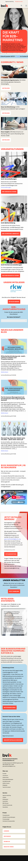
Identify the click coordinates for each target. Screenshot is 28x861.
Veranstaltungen (6, 187)
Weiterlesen (4, 372)
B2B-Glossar (5, 803)
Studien (4, 797)
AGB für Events (6, 783)
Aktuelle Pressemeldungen (9, 817)
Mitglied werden (19, 1)
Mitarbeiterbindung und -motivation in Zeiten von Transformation (13, 357)
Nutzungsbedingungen (8, 779)
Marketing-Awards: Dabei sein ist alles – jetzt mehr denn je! (13, 438)
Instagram (7, 836)
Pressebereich (6, 815)
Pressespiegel (6, 819)
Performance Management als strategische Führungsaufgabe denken (13, 398)
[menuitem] (9, 1)
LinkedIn (6, 831)
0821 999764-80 (6, 764)
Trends (6, 56)
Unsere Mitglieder (14, 282)
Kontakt (4, 773)
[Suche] (22, 5)
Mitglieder (5, 785)
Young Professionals (7, 805)
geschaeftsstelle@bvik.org (12, 539)
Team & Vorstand (6, 787)
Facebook (7, 841)
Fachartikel (5, 801)
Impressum (5, 775)
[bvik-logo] (11, 5)
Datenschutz (5, 777)
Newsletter (5, 807)
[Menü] (25, 6)
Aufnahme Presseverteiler (9, 821)
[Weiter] (25, 627)
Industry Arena (9, 846)
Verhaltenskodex (6, 781)
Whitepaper (5, 799)
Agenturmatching (9, 1)
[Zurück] (3, 627)
